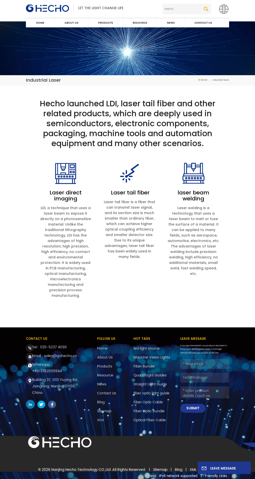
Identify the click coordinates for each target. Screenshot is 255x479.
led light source (146, 348)
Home (40, 23)
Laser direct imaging (66, 196)
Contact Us (106, 393)
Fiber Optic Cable (148, 402)
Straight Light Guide (150, 384)
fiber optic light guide (151, 393)
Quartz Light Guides (150, 375)
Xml (100, 420)
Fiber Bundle (144, 366)
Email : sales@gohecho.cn (54, 356)
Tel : (49, 347)
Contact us (203, 23)
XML (193, 470)
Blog (101, 402)
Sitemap (104, 411)
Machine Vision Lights (151, 357)
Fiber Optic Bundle (149, 411)
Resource (140, 23)
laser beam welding (193, 196)
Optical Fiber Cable (149, 420)
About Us (71, 23)
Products (105, 23)
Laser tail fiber (129, 193)
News (171, 23)
